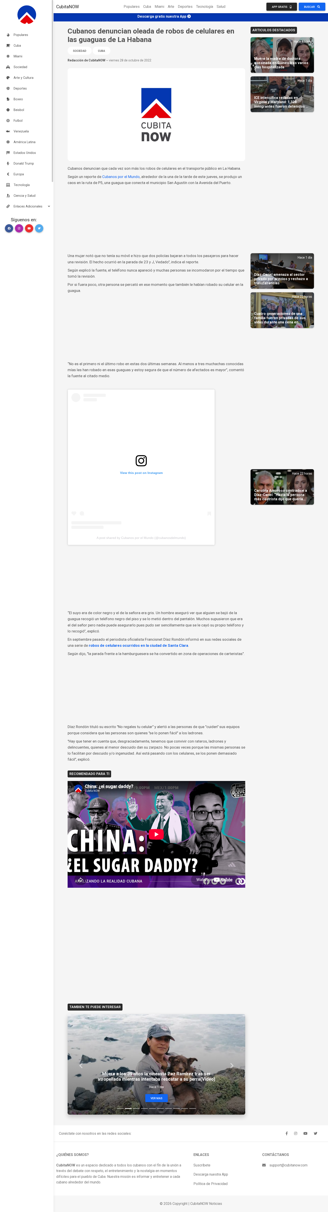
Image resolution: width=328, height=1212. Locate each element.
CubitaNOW (67, 6)
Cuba (147, 6)
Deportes (185, 6)
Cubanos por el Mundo (121, 176)
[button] (27, 206)
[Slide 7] (168, 1108)
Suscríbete (201, 1165)
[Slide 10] (192, 1108)
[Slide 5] (152, 1108)
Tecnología (204, 6)
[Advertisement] (156, 219)
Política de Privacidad (210, 1184)
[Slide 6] (160, 1108)
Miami (159, 6)
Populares (132, 6)
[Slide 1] (120, 1108)
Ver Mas (156, 1098)
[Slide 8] (176, 1108)
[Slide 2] (128, 1108)
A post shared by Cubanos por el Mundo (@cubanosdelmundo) (141, 538)
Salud (221, 6)
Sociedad (79, 50)
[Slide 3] (136, 1108)
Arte (171, 6)
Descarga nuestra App (210, 1174)
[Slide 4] (144, 1108)
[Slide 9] (184, 1108)
